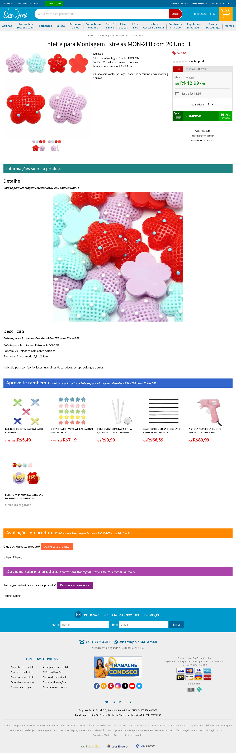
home (90, 35)
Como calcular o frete (22, 677)
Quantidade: (198, 104)
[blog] (104, 686)
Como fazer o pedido (22, 667)
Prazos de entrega (21, 687)
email (114, 624)
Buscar (175, 13)
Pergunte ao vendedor (74, 585)
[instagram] (118, 686)
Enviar (177, 624)
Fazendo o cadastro (21, 672)
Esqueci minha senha (22, 682)
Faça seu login (224, 3)
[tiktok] (125, 686)
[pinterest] (111, 686)
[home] (15, 18)
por (99, 440)
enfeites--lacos (140, 35)
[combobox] (108, 14)
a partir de (11, 440)
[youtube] (132, 686)
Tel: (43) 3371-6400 (204, 13)
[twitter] (139, 686)
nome (56, 624)
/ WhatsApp (124, 642)
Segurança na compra (55, 687)
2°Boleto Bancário (53, 672)
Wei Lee (98, 54)
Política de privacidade (55, 677)
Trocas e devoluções (54, 682)
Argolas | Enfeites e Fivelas (113, 35)
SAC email (148, 642)
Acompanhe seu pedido (56, 667)
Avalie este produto (56, 546)
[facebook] (97, 686)
